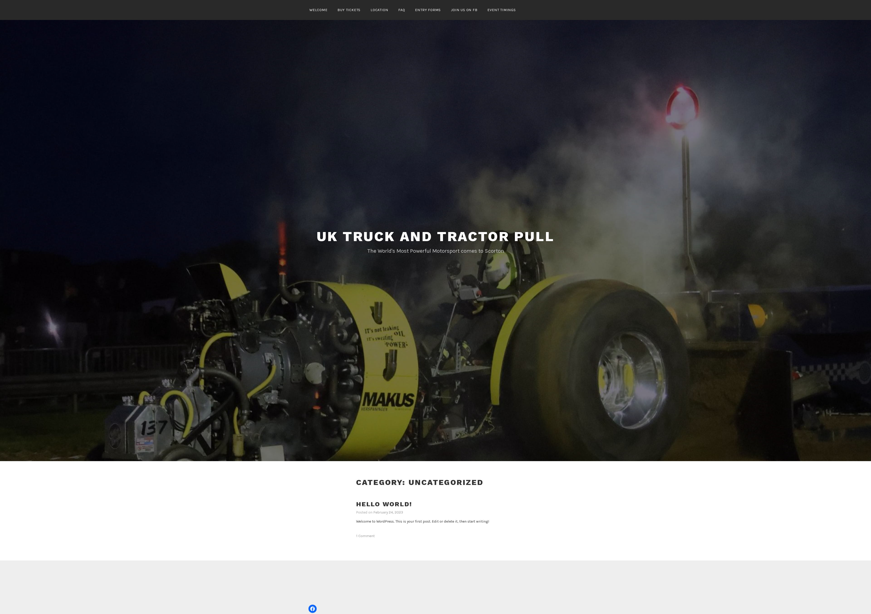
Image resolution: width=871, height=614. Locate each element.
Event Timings (501, 10)
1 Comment (365, 536)
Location (379, 10)
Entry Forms (428, 10)
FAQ (401, 10)
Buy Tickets (349, 10)
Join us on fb (464, 10)
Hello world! (384, 504)
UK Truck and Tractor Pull (436, 236)
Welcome (318, 10)
